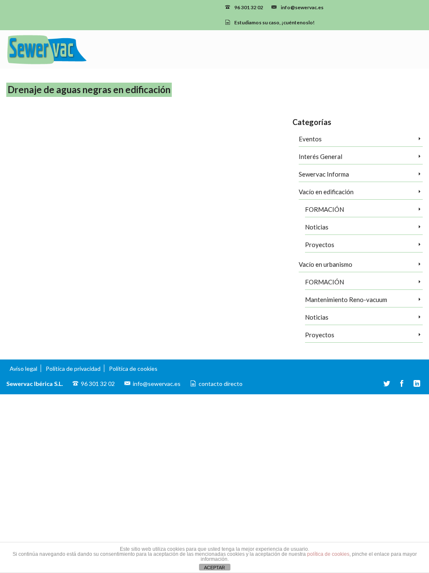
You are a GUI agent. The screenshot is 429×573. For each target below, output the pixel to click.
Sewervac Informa (324, 174)
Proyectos (319, 244)
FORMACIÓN (324, 209)
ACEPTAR (214, 567)
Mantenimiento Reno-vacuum (346, 299)
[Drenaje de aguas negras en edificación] (59, 178)
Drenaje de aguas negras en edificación (222, 218)
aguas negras (136, 218)
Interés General (320, 156)
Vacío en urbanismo (325, 264)
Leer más (252, 197)
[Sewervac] (71, 49)
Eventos (310, 139)
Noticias (316, 227)
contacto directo (221, 383)
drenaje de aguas (166, 218)
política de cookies (328, 554)
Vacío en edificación (326, 191)
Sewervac (166, 228)
